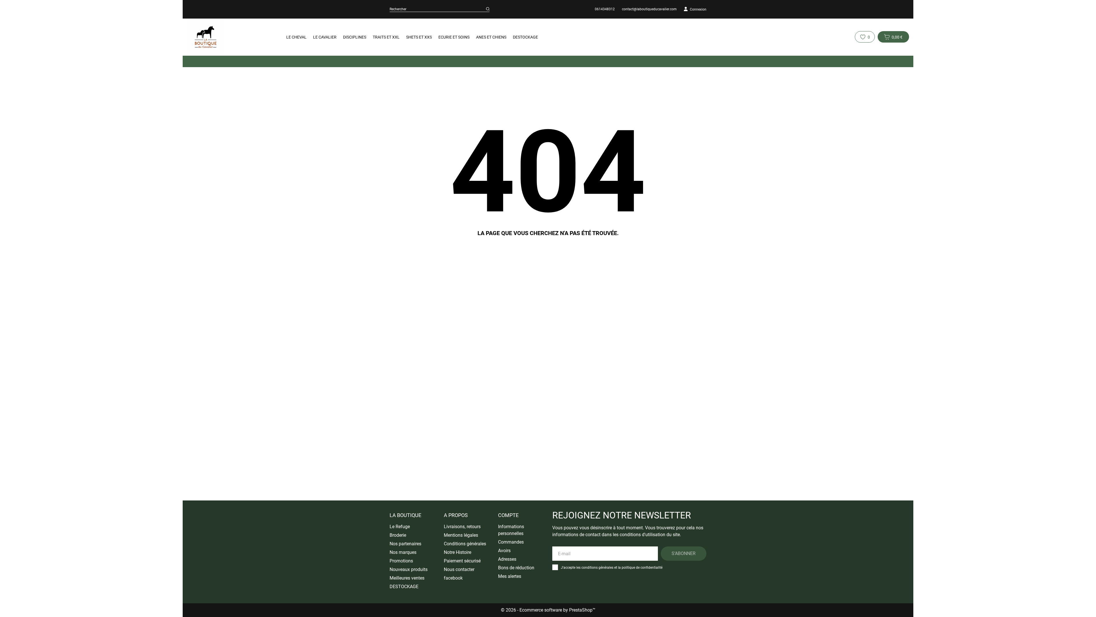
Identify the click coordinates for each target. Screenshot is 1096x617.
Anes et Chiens (491, 37)
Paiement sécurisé (462, 561)
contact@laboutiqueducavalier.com (649, 9)
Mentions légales (461, 535)
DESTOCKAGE (525, 37)
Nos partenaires (405, 543)
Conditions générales (465, 543)
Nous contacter (459, 569)
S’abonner (684, 553)
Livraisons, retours (462, 526)
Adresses (507, 559)
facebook (453, 578)
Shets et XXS (419, 37)
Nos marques (403, 552)
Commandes (511, 542)
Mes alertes (509, 576)
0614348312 (605, 9)
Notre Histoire (457, 552)
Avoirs (504, 550)
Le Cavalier (325, 37)
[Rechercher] (487, 9)
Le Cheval (296, 37)
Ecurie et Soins (454, 37)
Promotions (401, 561)
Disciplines (354, 37)
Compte (508, 515)
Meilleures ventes (407, 578)
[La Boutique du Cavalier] (228, 37)
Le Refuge (400, 526)
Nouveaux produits (409, 569)
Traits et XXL (386, 37)
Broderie (398, 535)
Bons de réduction (516, 567)
